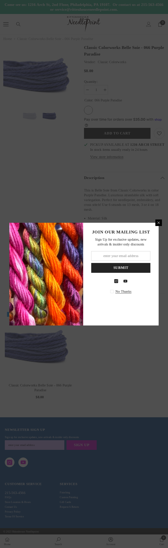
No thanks (124, 291)
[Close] (159, 222)
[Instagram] (117, 281)
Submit (121, 268)
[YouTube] (126, 281)
